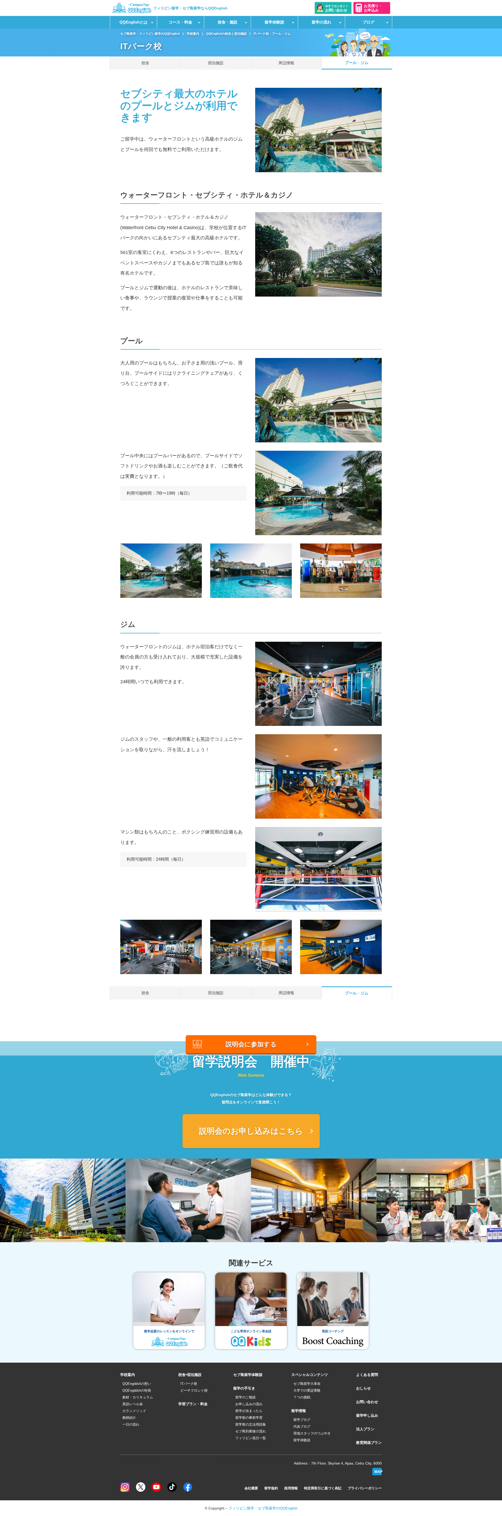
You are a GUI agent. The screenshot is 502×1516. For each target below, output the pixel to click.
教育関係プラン (369, 1442)
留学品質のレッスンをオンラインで (169, 1331)
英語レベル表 (132, 1404)
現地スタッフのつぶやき (312, 1433)
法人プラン (365, 1429)
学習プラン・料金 (193, 1404)
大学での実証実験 (307, 1390)
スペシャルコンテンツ (309, 1375)
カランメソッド (134, 1411)
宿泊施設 (216, 63)
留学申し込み (367, 1415)
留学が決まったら (249, 1411)
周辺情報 (286, 63)
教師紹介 (129, 1418)
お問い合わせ (367, 1402)
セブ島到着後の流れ (250, 1431)
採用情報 (291, 1488)
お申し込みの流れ (249, 1404)
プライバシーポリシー (365, 1488)
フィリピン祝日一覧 (250, 1438)
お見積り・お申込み (373, 8)
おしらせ (363, 1388)
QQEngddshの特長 (136, 1390)
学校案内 (127, 1375)
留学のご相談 (245, 1397)
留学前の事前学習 (249, 1418)
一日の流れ (130, 1424)
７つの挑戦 (301, 1397)
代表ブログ (301, 1426)
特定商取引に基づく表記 (322, 1488)
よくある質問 (367, 1375)
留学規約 (271, 1488)
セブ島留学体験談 (248, 1375)
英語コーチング (333, 1331)
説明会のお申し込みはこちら (251, 1131)
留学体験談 (301, 1440)
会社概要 (251, 1488)
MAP (378, 1471)
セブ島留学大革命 (307, 1384)
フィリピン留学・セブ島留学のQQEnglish (263, 1508)
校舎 (145, 63)
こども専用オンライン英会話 (251, 1331)
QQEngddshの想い (136, 1384)
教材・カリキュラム (137, 1397)
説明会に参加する (251, 1044)
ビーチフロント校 (194, 1390)
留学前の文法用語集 (250, 1424)
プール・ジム (356, 62)
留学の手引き (244, 1388)
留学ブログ (301, 1420)
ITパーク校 (188, 1384)
